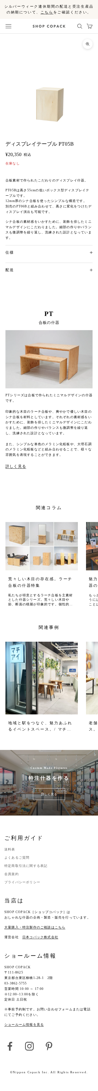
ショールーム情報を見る (24, 1025)
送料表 (9, 849)
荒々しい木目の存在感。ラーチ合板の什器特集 (40, 582)
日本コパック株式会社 (40, 937)
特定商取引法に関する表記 (25, 866)
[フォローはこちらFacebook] (9, 1046)
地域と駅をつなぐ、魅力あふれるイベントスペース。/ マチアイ (40, 726)
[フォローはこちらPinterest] (49, 1046)
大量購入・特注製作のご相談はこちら (34, 927)
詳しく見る (15, 466)
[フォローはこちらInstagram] (29, 1046)
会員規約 (11, 874)
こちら (47, 12)
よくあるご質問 (16, 858)
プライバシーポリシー (22, 882)
